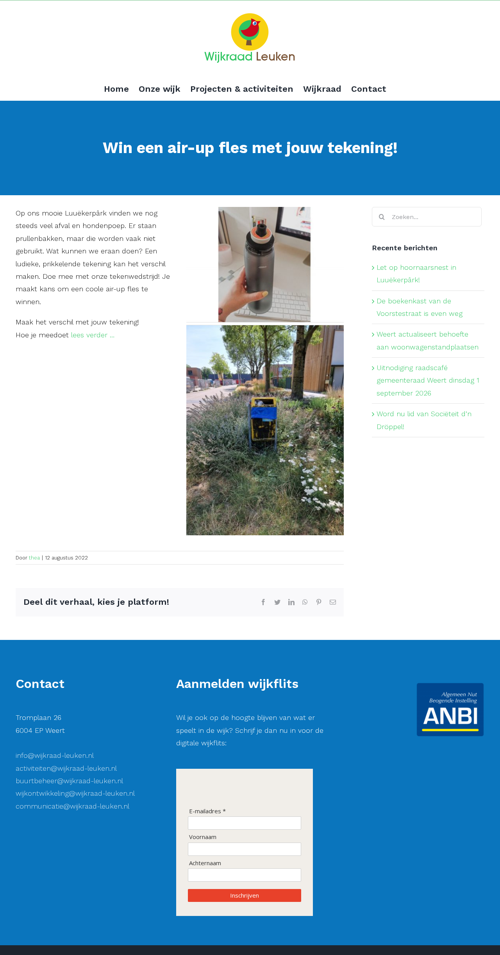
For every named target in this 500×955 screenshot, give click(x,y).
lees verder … (92, 335)
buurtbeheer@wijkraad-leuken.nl (69, 781)
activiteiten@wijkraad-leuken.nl (66, 768)
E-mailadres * (207, 811)
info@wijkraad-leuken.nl (55, 755)
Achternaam (205, 863)
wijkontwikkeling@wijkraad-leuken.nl (75, 793)
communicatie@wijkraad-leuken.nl (72, 806)
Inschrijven (244, 895)
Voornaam (202, 837)
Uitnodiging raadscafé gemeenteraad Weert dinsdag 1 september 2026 (428, 380)
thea (34, 558)
